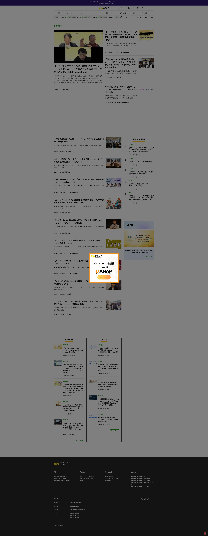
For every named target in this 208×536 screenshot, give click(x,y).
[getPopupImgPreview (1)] (104, 268)
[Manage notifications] (205, 533)
